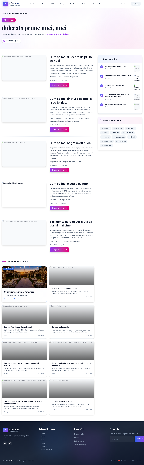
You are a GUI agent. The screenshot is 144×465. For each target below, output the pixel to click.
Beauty (112, 4)
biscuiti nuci (108, 145)
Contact (76, 437)
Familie (32, 4)
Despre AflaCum (79, 434)
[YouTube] (10, 443)
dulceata (131, 128)
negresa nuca (120, 137)
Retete (43, 4)
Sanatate (73, 4)
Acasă (24, 4)
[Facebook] (5, 443)
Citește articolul (58, 85)
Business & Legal (88, 4)
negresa (106, 137)
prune (106, 133)
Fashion (102, 4)
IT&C (52, 4)
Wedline (124, 4)
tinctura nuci (129, 133)
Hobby (62, 4)
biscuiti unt (122, 141)
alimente (107, 128)
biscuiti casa (108, 141)
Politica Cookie (79, 441)
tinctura (116, 133)
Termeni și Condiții (80, 444)
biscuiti (132, 137)
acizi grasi (118, 128)
